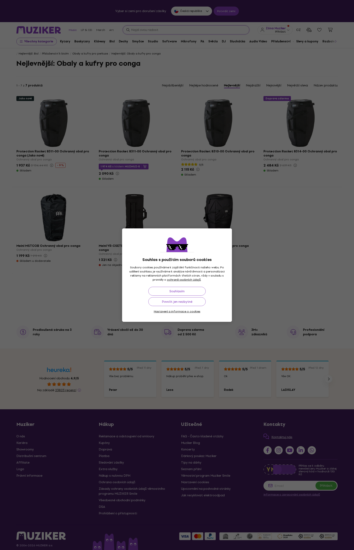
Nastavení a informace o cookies (177, 311)
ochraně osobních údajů (184, 279)
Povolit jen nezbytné (177, 301)
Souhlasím (177, 291)
